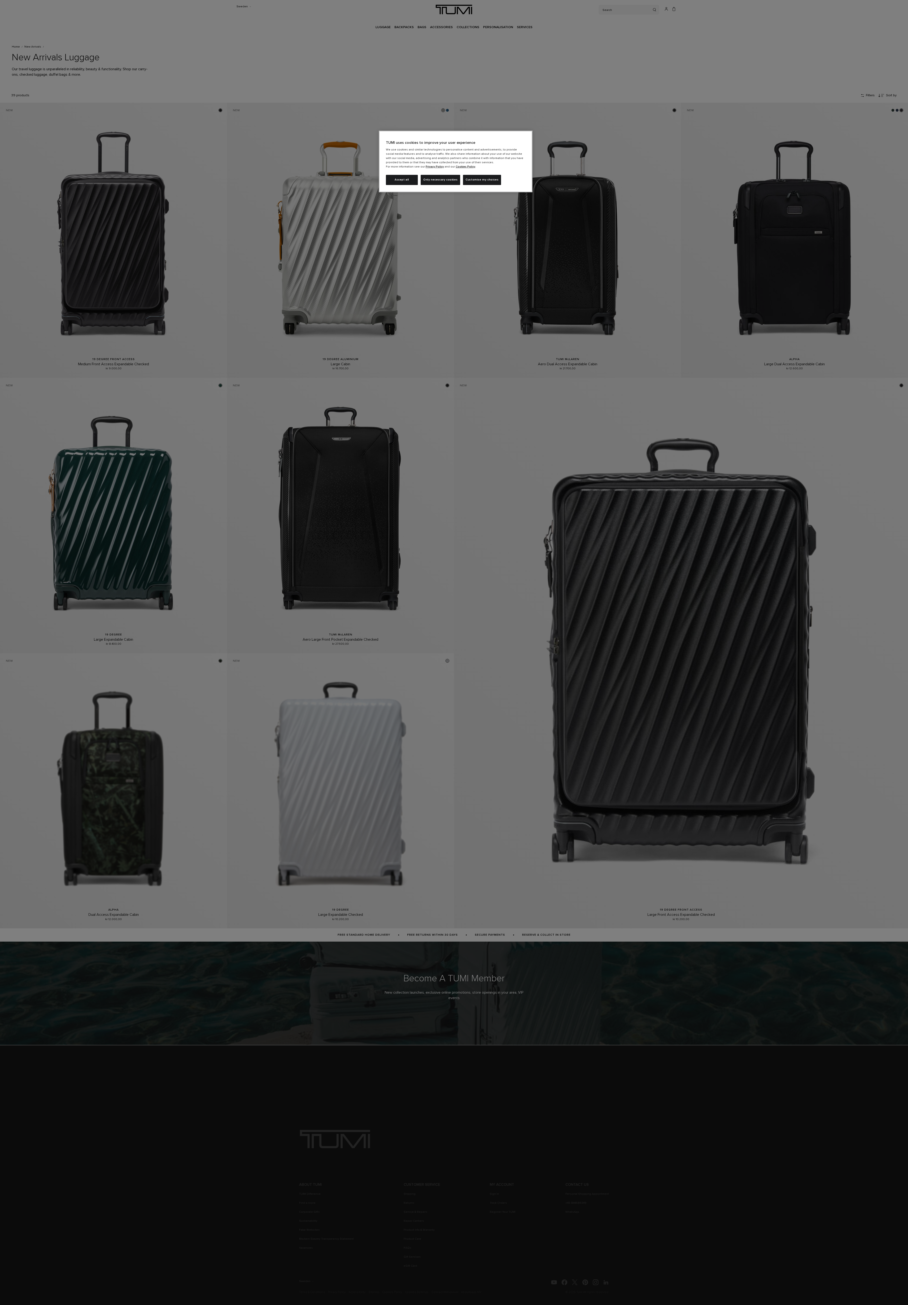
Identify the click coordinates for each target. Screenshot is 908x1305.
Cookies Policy (465, 166)
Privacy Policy (435, 166)
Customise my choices (482, 179)
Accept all (402, 179)
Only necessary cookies (440, 179)
